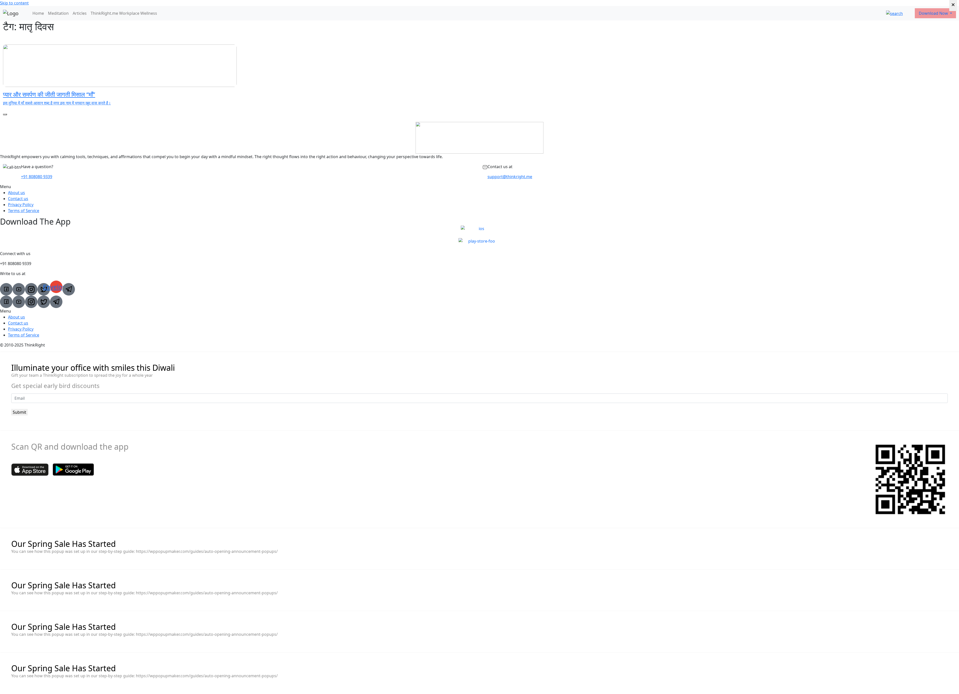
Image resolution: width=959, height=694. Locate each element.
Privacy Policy (20, 204)
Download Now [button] (934, 13)
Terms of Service (23, 210)
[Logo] (10, 13)
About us (16, 192)
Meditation (58, 13)
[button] (479, 187)
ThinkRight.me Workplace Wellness (124, 13)
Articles (80, 13)
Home (38, 13)
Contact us (18, 198)
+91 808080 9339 (36, 176)
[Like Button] (5, 114)
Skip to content (14, 3)
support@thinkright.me (509, 176)
